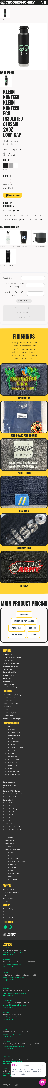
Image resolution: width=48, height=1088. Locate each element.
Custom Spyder (8, 840)
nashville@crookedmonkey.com (14, 993)
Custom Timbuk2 (9, 852)
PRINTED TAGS (16, 628)
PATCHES (34, 634)
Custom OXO (7, 803)
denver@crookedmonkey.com (13, 1034)
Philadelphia (7, 1000)
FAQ (4, 895)
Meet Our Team (8, 889)
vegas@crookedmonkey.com (13, 1046)
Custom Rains (8, 818)
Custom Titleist (8, 855)
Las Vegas (6, 1041)
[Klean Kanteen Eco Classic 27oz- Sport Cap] (8, 237)
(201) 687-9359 (8, 1064)
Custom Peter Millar (10, 812)
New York (6, 1057)
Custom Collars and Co (11, 744)
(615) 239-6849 (8, 995)
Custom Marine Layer (10, 788)
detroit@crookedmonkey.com (13, 977)
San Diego (6, 1012)
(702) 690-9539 (8, 1048)
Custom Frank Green (10, 756)
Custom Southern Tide (11, 837)
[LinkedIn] (10, 927)
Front (5, 20)
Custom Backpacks (10, 698)
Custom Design (8, 660)
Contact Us (7, 901)
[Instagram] (5, 927)
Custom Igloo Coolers (10, 765)
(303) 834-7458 (8, 1036)
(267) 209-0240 (8, 1007)
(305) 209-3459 (8, 1076)
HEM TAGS (32, 628)
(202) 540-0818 (8, 967)
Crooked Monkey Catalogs (12, 695)
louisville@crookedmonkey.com (14, 952)
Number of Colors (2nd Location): (14, 293)
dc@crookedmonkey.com (12, 964)
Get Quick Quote (24, 301)
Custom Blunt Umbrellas (11, 735)
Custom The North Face (11, 849)
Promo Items (7, 707)
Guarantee (6, 912)
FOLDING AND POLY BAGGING (24, 621)
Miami (5, 1069)
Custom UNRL (8, 870)
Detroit (5, 973)
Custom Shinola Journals (11, 827)
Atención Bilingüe (9, 684)
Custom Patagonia (9, 806)
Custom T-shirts (8, 716)
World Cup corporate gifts (12, 719)
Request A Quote (9, 654)
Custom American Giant (11, 732)
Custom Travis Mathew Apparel (14, 861)
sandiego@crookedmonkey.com (14, 1017)
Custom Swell (8, 846)
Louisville (6, 948)
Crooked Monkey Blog (11, 892)
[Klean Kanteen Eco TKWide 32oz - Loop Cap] (8, 256)
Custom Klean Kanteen (11, 771)
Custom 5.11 (7, 726)
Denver (5, 1029)
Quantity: (7, 278)
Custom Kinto (8, 768)
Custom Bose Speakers (11, 741)
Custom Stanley (8, 843)
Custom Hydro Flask (10, 762)
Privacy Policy (8, 915)
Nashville (6, 988)
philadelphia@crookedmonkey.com (15, 1005)
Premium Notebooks (10, 704)
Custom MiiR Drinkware (11, 791)
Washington (7, 959)
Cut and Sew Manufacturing (12, 657)
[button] (9, 934)
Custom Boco (8, 738)
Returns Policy (8, 909)
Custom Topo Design (10, 858)
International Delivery (10, 666)
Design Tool (7, 678)
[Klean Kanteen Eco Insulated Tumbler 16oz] (23, 237)
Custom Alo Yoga (9, 729)
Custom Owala (8, 800)
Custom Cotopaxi (9, 750)
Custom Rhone (8, 821)
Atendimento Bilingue (10, 687)
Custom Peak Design (10, 809)
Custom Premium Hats (11, 879)
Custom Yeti (7, 876)
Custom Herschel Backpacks (13, 759)
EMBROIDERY (24, 614)
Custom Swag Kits (9, 672)
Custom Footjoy (8, 753)
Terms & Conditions (10, 918)
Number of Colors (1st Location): (14, 285)
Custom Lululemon (10, 782)
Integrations (7, 681)
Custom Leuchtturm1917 (11, 774)
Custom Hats (7, 701)
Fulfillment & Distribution (12, 663)
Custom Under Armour (11, 867)
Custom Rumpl (8, 824)
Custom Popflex (8, 815)
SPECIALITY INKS (17, 634)
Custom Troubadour (10, 864)
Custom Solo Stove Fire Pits (12, 830)
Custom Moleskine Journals (12, 794)
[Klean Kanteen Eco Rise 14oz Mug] (39, 237)
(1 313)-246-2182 (8, 980)
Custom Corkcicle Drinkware (13, 747)
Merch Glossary (8, 898)
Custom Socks (8, 710)
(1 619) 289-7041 (8, 1019)
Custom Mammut (9, 785)
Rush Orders (7, 669)
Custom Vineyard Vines (11, 873)
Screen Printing (8, 675)
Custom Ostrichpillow (10, 797)
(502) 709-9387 (8, 955)
